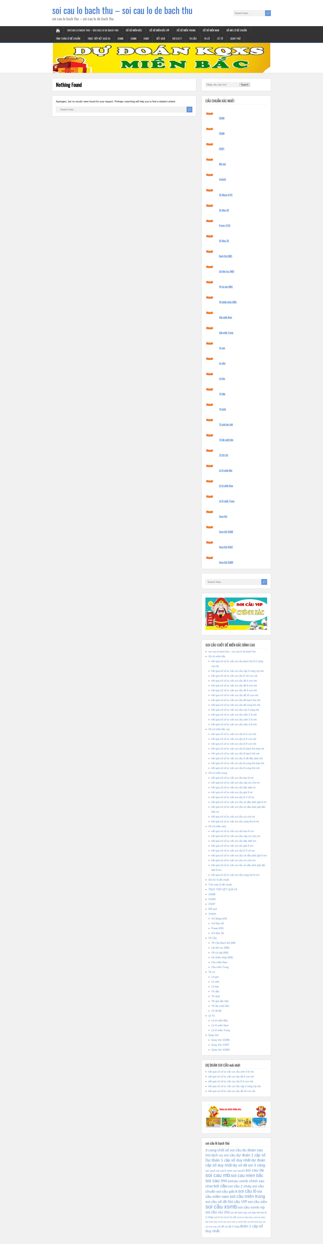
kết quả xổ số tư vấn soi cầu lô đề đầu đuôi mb (237, 758)
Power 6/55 (224, 225)
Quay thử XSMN (226, 562)
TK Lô (207, 38)
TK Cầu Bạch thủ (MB (223, 942)
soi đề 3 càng (232, 1226)
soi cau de (254, 1170)
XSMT (146, 38)
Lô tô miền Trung (226, 501)
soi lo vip (222, 1222)
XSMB (120, 38)
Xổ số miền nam (211, 30)
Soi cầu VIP (237, 1202)
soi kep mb (254, 1212)
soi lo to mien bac (245, 1217)
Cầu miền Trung (226, 332)
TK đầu (222, 394)
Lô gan (222, 348)
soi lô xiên (242, 1222)
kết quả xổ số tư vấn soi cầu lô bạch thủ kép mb (237, 748)
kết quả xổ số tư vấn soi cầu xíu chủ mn (233, 860)
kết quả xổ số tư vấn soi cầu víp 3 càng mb (235, 709)
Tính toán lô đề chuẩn (68, 38)
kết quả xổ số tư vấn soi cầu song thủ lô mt (235, 821)
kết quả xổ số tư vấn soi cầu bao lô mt (232, 777)
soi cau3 (210, 1170)
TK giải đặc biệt (226, 424)
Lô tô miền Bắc (225, 470)
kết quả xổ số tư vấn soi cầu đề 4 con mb (234, 680)
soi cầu (220, 1185)
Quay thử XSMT (226, 547)
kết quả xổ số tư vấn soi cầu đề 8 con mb (234, 690)
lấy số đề (240, 1165)
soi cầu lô (247, 1191)
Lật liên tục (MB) (226, 271)
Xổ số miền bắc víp (159, 30)
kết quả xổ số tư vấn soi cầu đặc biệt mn (233, 841)
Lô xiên (222, 363)
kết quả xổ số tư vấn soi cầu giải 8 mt (232, 792)
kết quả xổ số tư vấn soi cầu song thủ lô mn (235, 875)
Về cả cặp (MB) (226, 286)
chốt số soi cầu (229, 1150)
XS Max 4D (224, 210)
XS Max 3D (224, 241)
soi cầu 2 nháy (240, 1186)
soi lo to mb (230, 1217)
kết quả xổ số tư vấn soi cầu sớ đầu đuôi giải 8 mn (239, 855)
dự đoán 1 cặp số (250, 1155)
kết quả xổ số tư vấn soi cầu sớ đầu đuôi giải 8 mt (238, 802)
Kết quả (160, 38)
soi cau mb (217, 1175)
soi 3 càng (256, 1165)
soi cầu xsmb (221, 1206)
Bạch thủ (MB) (225, 256)
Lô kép (222, 378)
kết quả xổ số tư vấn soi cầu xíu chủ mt (233, 816)
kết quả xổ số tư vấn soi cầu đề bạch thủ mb (235, 700)
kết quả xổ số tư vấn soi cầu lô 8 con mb (233, 743)
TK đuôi (222, 409)
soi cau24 (239, 1170)
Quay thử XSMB (226, 531)
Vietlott (177, 38)
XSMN (133, 38)
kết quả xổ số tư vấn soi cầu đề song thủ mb (235, 705)
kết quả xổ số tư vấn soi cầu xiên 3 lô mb (234, 719)
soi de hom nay (238, 1212)
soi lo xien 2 (232, 1222)
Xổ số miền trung (186, 30)
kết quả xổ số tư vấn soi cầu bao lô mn (232, 831)
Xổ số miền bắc (134, 30)
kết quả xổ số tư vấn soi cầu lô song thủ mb (235, 768)
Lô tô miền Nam (226, 486)
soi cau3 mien (224, 1170)
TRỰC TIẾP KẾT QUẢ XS (98, 38)
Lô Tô (220, 38)
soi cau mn (216, 1180)
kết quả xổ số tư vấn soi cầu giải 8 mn (232, 845)
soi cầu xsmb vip (251, 1207)
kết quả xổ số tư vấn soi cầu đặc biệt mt (233, 787)
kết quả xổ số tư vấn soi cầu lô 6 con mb (233, 739)
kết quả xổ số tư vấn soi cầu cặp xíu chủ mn (235, 836)
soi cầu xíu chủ (217, 1212)
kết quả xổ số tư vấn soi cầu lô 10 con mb (234, 675)
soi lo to (218, 1217)
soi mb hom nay (255, 1222)
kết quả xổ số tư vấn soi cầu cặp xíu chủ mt (235, 782)
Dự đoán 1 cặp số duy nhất (228, 1160)
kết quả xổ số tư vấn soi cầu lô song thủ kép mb (237, 763)
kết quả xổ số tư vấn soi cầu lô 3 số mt (232, 797)
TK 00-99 (223, 455)
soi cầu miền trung (247, 1196)
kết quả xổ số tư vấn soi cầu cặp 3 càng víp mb (237, 671)
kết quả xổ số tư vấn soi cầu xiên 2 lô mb (234, 714)
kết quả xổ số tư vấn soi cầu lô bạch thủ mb (235, 753)
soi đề (220, 1226)
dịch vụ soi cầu (223, 1155)
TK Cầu (193, 38)
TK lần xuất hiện (226, 440)
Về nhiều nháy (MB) (228, 302)
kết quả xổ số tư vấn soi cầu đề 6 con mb (234, 685)
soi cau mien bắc (247, 1175)
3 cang (210, 1150)
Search (244, 84)
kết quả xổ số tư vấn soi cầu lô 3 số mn (233, 850)
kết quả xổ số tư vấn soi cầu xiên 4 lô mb (234, 724)
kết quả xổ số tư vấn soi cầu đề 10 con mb (234, 695)
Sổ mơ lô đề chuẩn (236, 30)
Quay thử (235, 38)
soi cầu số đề (216, 1202)
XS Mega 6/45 (226, 195)
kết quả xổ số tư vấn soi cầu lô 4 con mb (233, 734)
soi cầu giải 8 (226, 1191)
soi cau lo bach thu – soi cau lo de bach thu (122, 10)
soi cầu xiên (257, 1202)
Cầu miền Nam (225, 317)
